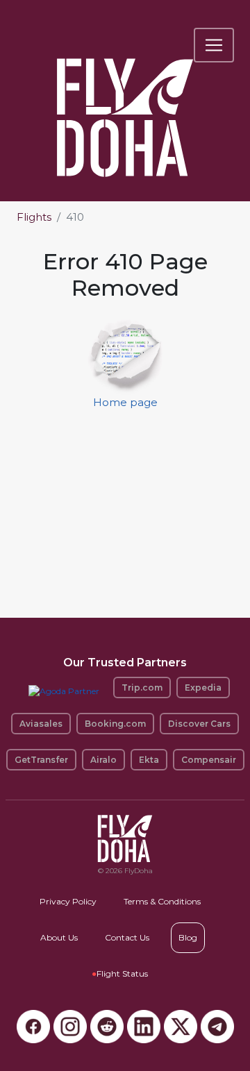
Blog (187, 937)
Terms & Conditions (162, 901)
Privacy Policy (68, 901)
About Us (59, 937)
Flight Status (120, 973)
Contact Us (127, 937)
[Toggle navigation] (214, 45)
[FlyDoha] (125, 98)
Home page (125, 402)
